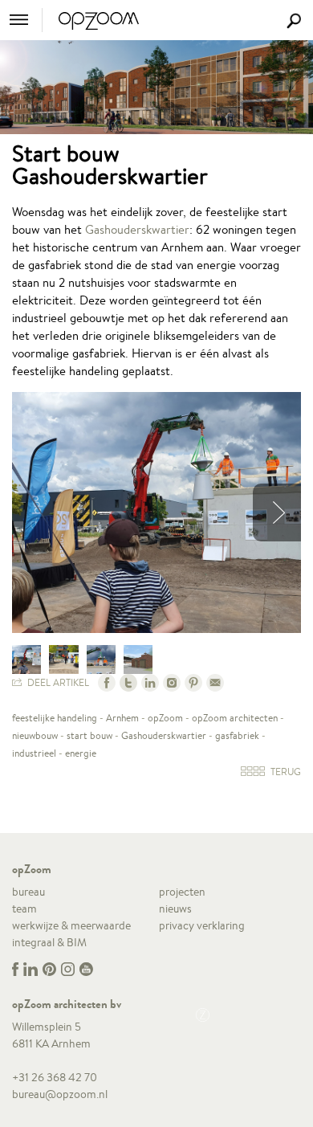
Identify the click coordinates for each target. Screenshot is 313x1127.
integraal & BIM (49, 942)
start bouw (89, 735)
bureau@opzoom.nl (60, 1094)
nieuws (175, 908)
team (24, 908)
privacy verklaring (202, 925)
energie (80, 753)
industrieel (34, 753)
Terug (284, 772)
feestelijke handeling (54, 718)
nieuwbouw (35, 735)
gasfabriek (237, 735)
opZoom (165, 718)
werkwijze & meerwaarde (71, 925)
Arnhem (122, 718)
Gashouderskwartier (137, 229)
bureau (28, 891)
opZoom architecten (235, 718)
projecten (182, 891)
